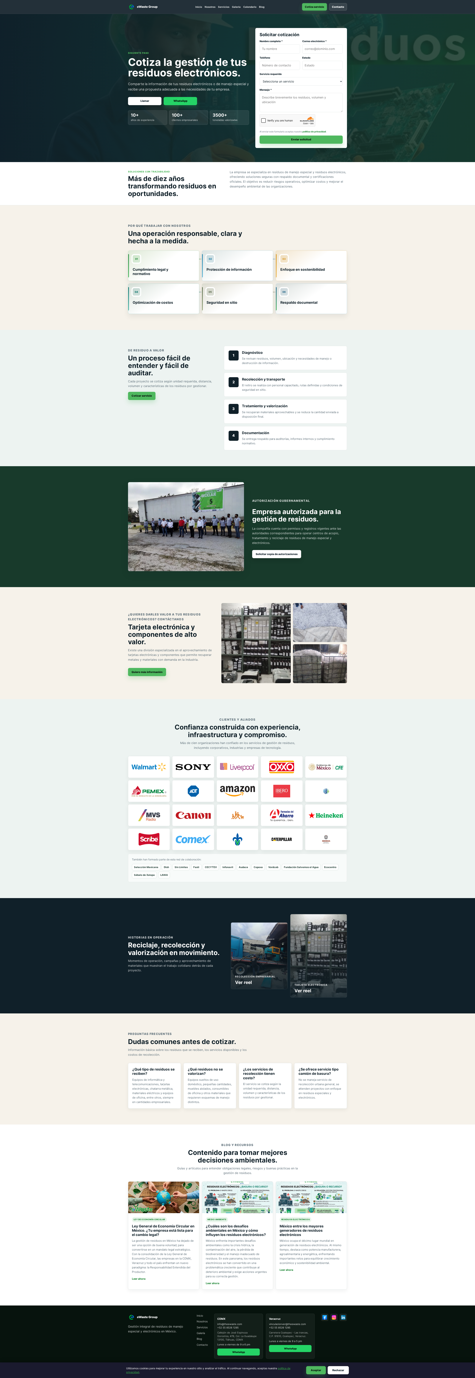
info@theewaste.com (229, 1324)
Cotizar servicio (142, 395)
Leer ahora (138, 1278)
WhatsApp (180, 100)
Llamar (144, 100)
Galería (236, 6)
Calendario (249, 6)
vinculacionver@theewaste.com (287, 1324)
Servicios (223, 6)
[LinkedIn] (343, 1317)
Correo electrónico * (314, 41)
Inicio (198, 6)
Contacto (338, 6)
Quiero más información (147, 672)
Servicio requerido (271, 74)
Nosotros (210, 6)
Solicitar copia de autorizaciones (277, 554)
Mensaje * (266, 89)
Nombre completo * (271, 41)
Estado (306, 57)
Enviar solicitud (301, 139)
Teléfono (265, 57)
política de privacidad (314, 131)
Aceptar (316, 1370)
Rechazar (338, 1370)
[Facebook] (324, 1317)
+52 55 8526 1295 (228, 1327)
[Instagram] (334, 1317)
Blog (261, 6)
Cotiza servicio (314, 6)
